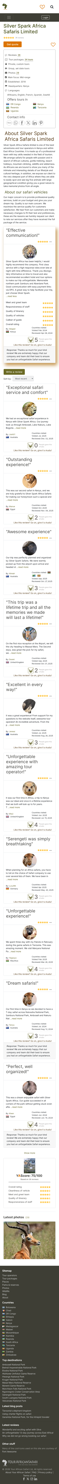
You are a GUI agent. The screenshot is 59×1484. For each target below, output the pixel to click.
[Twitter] (28, 1478)
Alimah (12, 573)
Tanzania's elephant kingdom (16, 1410)
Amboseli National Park (13, 1364)
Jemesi (12, 731)
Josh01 (12, 434)
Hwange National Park (13, 1376)
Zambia (9, 1351)
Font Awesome (9, 1451)
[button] (50, 241)
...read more (19, 428)
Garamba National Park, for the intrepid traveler (25, 1417)
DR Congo (15, 104)
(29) (27, 1217)
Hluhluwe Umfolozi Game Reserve (18, 1373)
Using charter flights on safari (16, 1414)
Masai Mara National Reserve (16, 1382)
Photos (5, 1288)
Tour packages (9, 1278)
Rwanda (14, 107)
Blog (4, 1294)
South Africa (11, 1342)
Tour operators (9, 1275)
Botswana (10, 1307)
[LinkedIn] (35, 1478)
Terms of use (29, 1475)
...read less (11, 296)
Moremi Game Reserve (13, 1385)
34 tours (29, 59)
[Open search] (52, 6)
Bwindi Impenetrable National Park (19, 1367)
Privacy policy (45, 1472)
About (5, 1297)
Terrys (11, 1025)
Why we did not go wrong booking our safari (24, 1436)
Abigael (12, 329)
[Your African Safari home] (29, 1463)
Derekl (12, 659)
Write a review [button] (14, 371)
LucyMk (12, 886)
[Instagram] (32, 1478)
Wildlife (5, 1291)
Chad (8, 1310)
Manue (12, 506)
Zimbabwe (10, 1354)
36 (19, 55)
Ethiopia (9, 1316)
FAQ (34, 1472)
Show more (29, 1153)
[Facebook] (24, 1478)
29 (17, 72)
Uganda (14, 111)
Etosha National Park (12, 1370)
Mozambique (12, 1332)
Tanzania (41, 107)
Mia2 (11, 814)
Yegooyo (12, 958)
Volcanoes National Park (14, 1400)
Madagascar (11, 1326)
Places (5, 1281)
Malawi (9, 1329)
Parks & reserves (10, 1285)
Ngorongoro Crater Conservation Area (21, 1391)
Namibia (9, 1335)
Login (45, 17)
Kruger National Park (12, 1379)
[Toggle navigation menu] (9, 17)
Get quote (12, 44)
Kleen (11, 1113)
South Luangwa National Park (17, 1397)
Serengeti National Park (14, 1394)
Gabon (8, 1320)
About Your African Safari (18, 1472)
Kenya (40, 104)
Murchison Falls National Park (16, 1388)
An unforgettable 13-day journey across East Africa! (27, 1432)
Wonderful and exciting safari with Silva (21, 1429)
